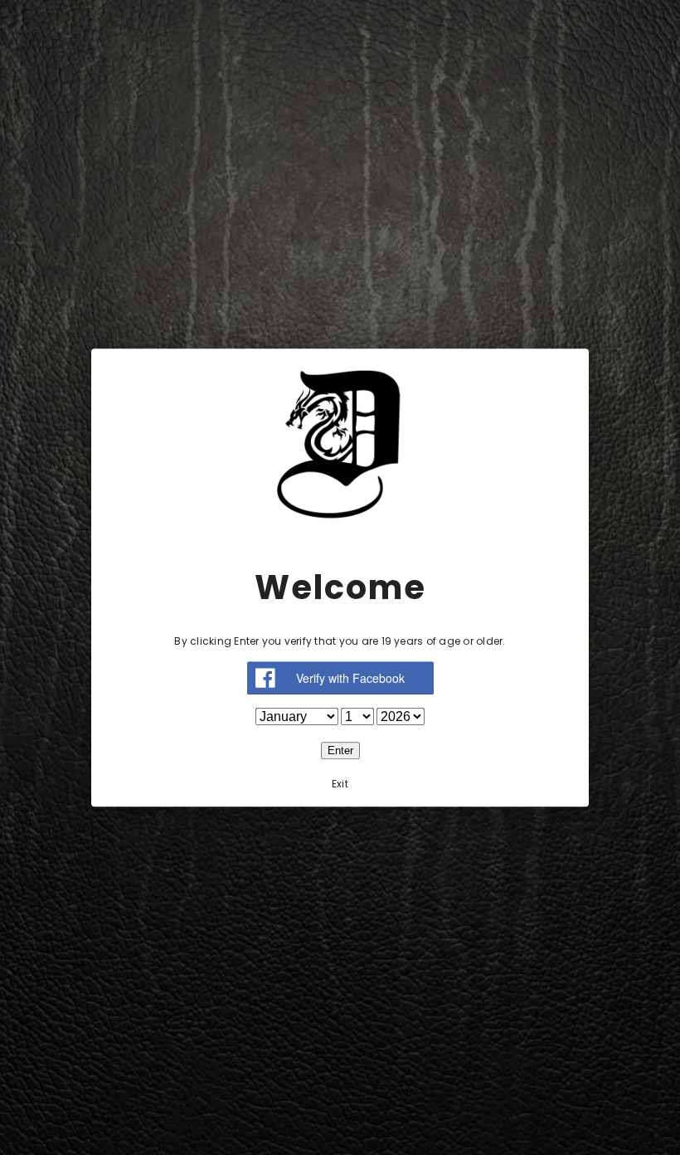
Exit (340, 784)
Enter (340, 750)
